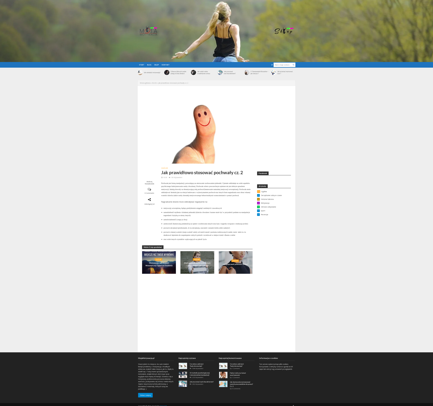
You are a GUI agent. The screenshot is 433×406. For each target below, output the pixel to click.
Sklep (156, 65)
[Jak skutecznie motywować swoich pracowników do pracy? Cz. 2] (223, 384)
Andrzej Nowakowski (149, 183)
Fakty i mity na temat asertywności (238, 374)
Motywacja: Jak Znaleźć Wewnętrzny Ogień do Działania (159, 264)
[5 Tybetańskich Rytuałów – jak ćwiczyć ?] (220, 72)
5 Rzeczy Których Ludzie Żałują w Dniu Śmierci (151, 72)
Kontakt (165, 65)
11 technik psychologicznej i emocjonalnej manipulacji (200, 374)
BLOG (149, 65)
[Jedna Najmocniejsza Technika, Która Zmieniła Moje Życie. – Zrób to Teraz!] (273, 73)
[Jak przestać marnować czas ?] (246, 72)
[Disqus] (197, 312)
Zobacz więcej (145, 395)
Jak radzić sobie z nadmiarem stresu (176, 72)
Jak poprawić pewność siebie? (235, 264)
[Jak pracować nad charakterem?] (193, 72)
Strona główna (145, 83)
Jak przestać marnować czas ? (258, 72)
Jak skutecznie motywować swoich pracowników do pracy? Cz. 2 (241, 384)
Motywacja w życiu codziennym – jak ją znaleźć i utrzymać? (197, 264)
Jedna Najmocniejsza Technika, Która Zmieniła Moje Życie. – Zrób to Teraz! (285, 74)
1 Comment (236, 368)
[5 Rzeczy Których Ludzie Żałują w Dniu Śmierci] (140, 72)
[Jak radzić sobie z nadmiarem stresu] (166, 72)
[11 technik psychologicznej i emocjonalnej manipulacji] (183, 374)
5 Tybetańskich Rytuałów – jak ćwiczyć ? (233, 72)
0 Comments (149, 193)
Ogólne (164, 168)
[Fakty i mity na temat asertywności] (223, 375)
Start (141, 65)
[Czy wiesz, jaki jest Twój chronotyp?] (183, 366)
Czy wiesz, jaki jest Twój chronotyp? (197, 365)
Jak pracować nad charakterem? (203, 72)
